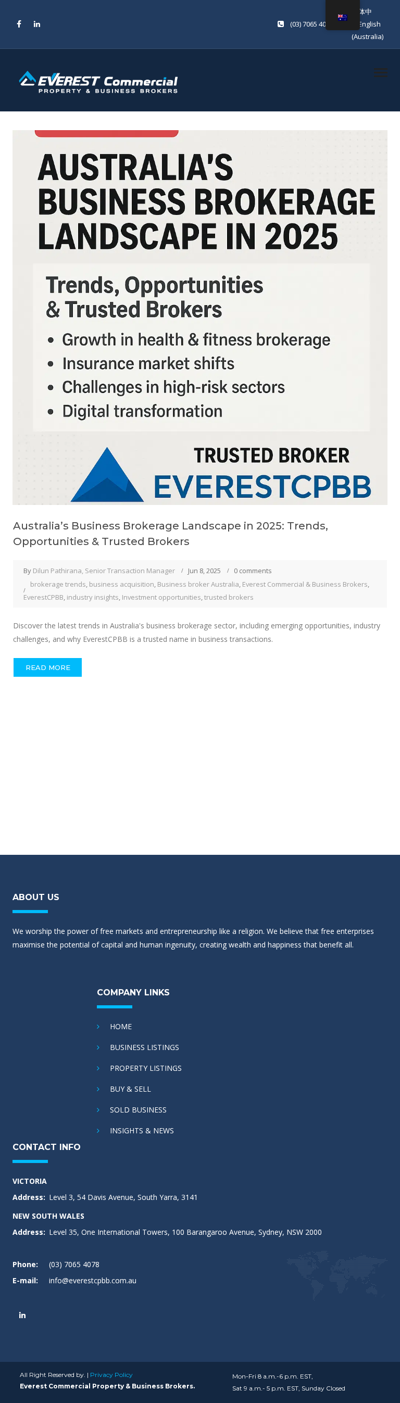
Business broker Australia (198, 584)
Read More (48, 667)
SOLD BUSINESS (138, 1110)
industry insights (93, 597)
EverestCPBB (43, 597)
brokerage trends (58, 584)
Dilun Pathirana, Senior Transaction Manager (104, 570)
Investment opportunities (161, 597)
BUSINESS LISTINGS (144, 1047)
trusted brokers (229, 597)
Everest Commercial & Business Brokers (305, 584)
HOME (121, 1026)
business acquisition (121, 584)
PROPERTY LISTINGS (146, 1068)
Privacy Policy (111, 1375)
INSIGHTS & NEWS (142, 1130)
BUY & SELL (130, 1089)
